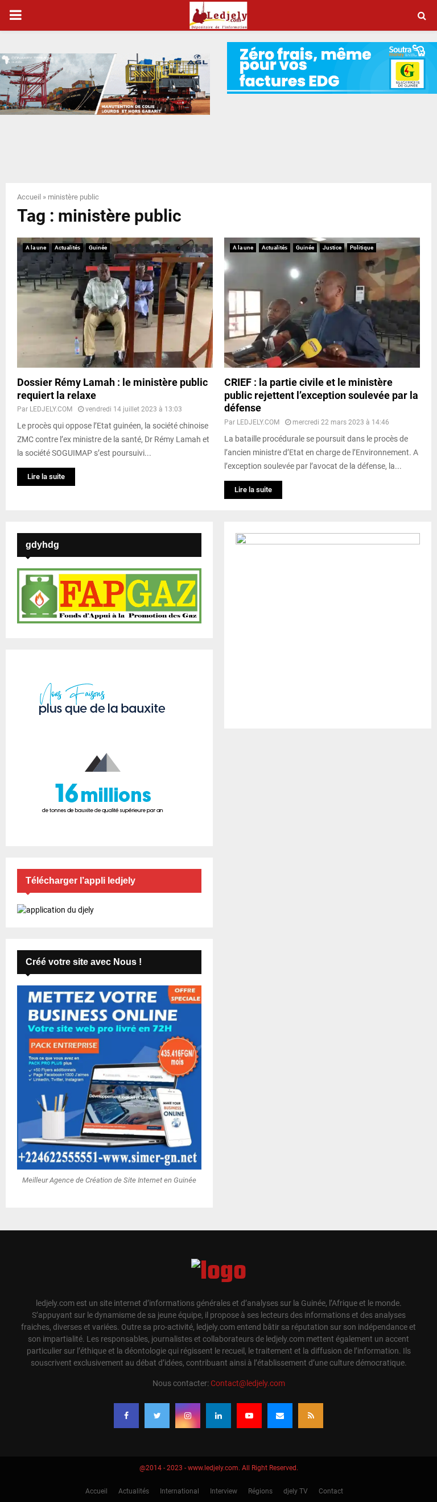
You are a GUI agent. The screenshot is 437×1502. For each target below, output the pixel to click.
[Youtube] (249, 1415)
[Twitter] (157, 1415)
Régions (260, 1491)
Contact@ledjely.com (248, 1383)
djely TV (295, 1491)
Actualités (67, 247)
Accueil (29, 197)
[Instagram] (187, 1415)
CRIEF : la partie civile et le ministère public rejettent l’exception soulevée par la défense (321, 395)
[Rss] (310, 1415)
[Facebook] (126, 1415)
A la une (36, 247)
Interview (223, 1491)
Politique (361, 247)
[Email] (279, 1415)
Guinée (98, 247)
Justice (332, 247)
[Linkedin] (218, 1415)
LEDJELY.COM (51, 409)
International (179, 1491)
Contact (331, 1491)
